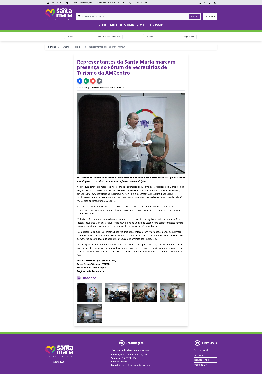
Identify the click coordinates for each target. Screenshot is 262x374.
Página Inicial (201, 350)
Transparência (201, 359)
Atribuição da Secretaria (109, 36)
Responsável (188, 36)
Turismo (149, 36)
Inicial (53, 46)
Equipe (70, 36)
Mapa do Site (201, 364)
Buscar (194, 16)
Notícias (79, 46)
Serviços (198, 355)
